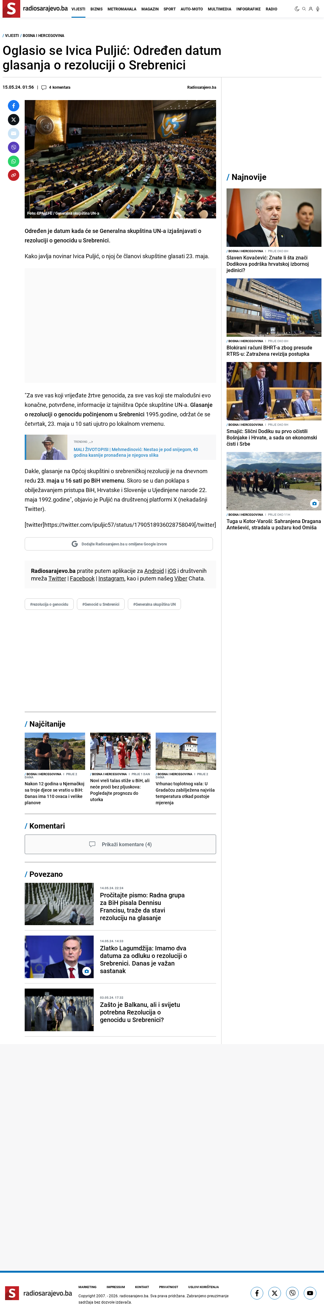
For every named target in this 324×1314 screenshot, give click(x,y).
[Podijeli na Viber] (13, 147)
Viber (180, 578)
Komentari (47, 826)
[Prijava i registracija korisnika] (311, 9)
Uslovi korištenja (203, 1287)
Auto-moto (192, 8)
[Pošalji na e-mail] (13, 133)
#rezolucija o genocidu (49, 604)
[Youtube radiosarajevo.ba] (310, 1293)
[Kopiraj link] (13, 175)
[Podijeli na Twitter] (13, 119)
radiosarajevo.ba (134, 1295)
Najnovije (249, 176)
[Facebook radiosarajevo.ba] (257, 1293)
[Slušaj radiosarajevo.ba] (317, 9)
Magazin (150, 8)
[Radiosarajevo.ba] (38, 1293)
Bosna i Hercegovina (43, 35)
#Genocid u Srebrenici (100, 604)
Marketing (87, 1287)
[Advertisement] (120, 325)
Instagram (111, 578)
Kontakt (142, 1287)
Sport (170, 8)
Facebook (82, 578)
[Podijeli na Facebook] (13, 105)
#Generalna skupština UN (154, 604)
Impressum (116, 1287)
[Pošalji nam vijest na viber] (292, 1293)
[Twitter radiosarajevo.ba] (274, 1293)
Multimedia (219, 8)
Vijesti (78, 8)
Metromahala (122, 8)
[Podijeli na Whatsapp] (13, 161)
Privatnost (168, 1287)
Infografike (248, 8)
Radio (271, 8)
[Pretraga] (304, 9)
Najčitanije (47, 724)
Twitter (57, 578)
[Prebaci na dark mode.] (298, 9)
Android (154, 570)
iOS (172, 570)
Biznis (96, 8)
